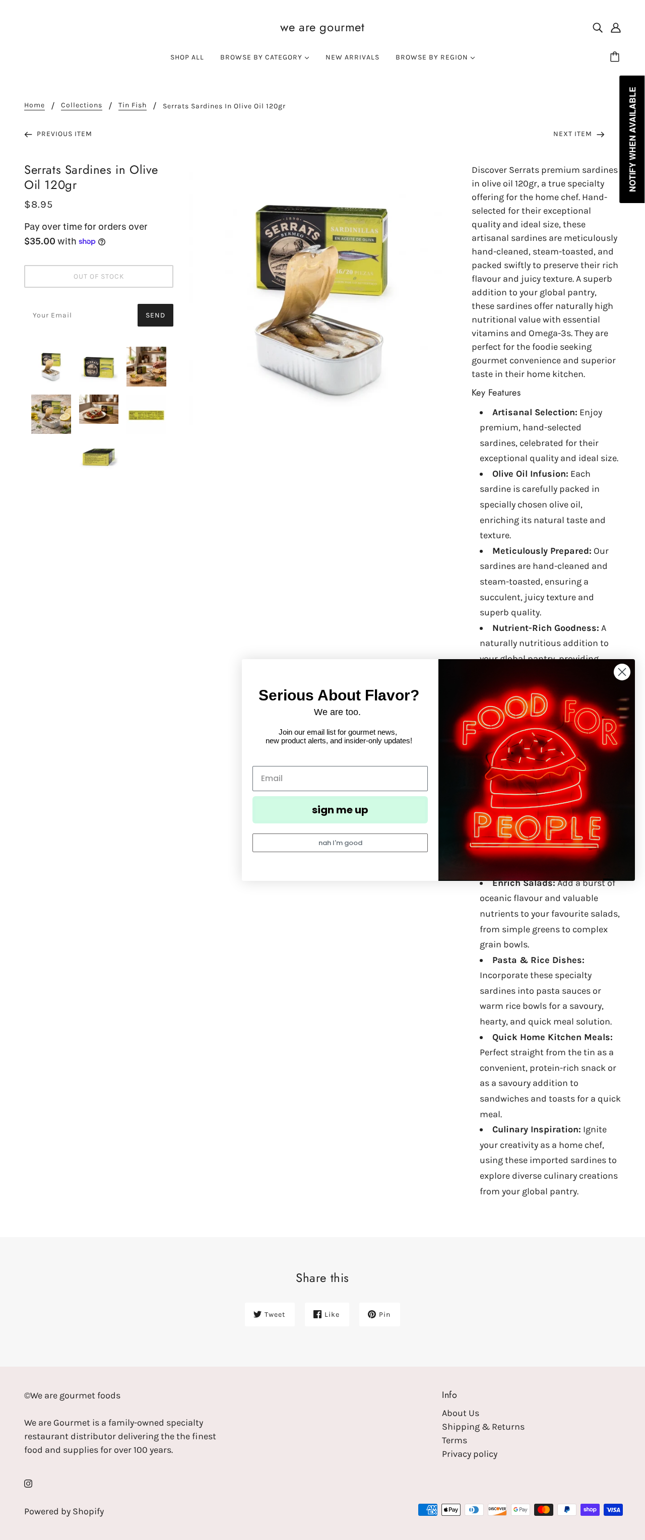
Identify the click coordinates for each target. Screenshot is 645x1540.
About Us (460, 1413)
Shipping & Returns (483, 1426)
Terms (454, 1440)
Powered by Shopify (64, 1511)
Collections (81, 105)
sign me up (340, 810)
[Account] (616, 27)
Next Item (573, 134)
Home (34, 105)
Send (155, 315)
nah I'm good (340, 843)
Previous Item (63, 134)
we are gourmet (322, 27)
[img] (598, 27)
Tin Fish (132, 105)
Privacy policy (469, 1453)
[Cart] (616, 57)
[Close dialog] (622, 672)
